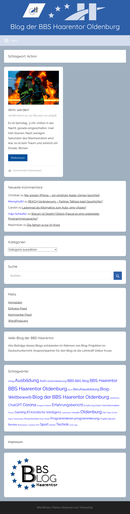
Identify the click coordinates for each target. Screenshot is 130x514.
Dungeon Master (44, 405)
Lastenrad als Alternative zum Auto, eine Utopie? (54, 207)
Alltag (11, 381)
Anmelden (15, 302)
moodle (76, 412)
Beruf (70, 390)
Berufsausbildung (86, 389)
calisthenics (114, 398)
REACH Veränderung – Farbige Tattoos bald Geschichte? (65, 201)
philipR (53, 115)
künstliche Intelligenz (46, 412)
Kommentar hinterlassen (27, 170)
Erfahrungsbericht (67, 405)
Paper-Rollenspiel (15, 419)
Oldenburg (91, 411)
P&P (104, 413)
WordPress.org (18, 320)
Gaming (20, 412)
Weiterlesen (18, 157)
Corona (29, 404)
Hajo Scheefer (17, 213)
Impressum (15, 442)
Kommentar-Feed (20, 314)
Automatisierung (57, 381)
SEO (37, 425)
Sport (44, 424)
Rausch (111, 418)
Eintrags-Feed (17, 308)
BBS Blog (82, 381)
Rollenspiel (22, 425)
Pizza (41, 419)
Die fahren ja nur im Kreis (43, 225)
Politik (47, 419)
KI (28, 412)
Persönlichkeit (31, 418)
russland (31, 425)
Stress (52, 425)
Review (12, 424)
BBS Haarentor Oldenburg (37, 389)
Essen (98, 405)
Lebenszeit (66, 413)
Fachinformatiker (111, 405)
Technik (62, 424)
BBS (70, 381)
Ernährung (89, 405)
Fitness (11, 413)
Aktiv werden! (18, 110)
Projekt (103, 418)
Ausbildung (27, 380)
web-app (74, 425)
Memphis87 (16, 201)
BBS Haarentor (103, 380)
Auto (43, 381)
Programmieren (61, 418)
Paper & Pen (112, 413)
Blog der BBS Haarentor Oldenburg (65, 26)
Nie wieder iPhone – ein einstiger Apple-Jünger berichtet (62, 195)
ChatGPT (15, 405)
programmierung (86, 418)
